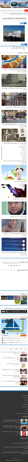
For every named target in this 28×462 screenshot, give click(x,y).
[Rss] (19, 265)
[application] (14, 311)
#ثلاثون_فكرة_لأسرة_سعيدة (20, 181)
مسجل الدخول (11, 263)
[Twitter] (14, 265)
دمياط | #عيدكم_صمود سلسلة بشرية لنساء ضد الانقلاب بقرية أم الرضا (18, 48)
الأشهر (25, 348)
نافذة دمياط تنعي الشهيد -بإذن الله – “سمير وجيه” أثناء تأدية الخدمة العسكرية (11, 420)
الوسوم (11, 348)
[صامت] (6, 311)
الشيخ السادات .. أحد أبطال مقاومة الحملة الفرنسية (14, 143)
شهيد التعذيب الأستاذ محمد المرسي (18, 216)
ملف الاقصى (25, 404)
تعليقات (16, 348)
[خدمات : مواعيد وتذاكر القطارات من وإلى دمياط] (23, 359)
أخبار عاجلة (25, 397)
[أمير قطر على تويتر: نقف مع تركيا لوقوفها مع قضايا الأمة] (23, 371)
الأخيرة (21, 348)
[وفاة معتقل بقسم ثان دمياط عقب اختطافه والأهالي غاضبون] (23, 377)
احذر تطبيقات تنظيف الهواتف (19, 198)
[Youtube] (11, 265)
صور (27, 408)
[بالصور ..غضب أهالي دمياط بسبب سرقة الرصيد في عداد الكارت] (23, 353)
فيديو (27, 411)
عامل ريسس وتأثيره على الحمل (13, 363)
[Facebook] (16, 265)
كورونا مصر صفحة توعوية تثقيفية (21, 413)
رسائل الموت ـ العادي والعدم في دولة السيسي (15, 107)
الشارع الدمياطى (24, 395)
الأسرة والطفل (25, 406)
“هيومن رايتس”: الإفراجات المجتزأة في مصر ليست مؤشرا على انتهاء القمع (11, 426)
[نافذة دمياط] (14, 4)
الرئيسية (25, 12)
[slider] (4, 311)
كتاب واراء (26, 400)
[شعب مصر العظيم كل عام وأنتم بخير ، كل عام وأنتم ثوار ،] (23, 383)
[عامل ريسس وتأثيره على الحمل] (23, 365)
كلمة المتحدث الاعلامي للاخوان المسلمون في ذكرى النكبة (13, 10)
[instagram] (9, 265)
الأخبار (26, 402)
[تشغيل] (25, 311)
